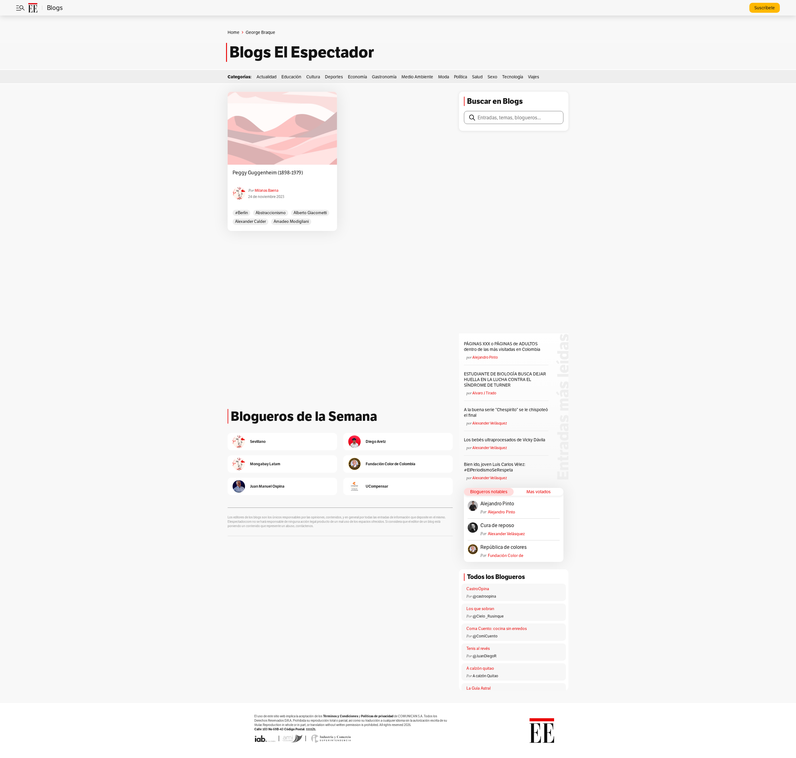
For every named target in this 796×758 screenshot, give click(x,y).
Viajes (533, 77)
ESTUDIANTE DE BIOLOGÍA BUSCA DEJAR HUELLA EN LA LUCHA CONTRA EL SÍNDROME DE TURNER (505, 379)
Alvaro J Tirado (484, 393)
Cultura (313, 77)
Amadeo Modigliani (291, 221)
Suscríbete (764, 8)
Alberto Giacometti (310, 212)
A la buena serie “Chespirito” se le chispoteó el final (506, 412)
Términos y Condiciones (340, 716)
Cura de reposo (497, 525)
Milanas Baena (266, 190)
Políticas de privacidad (377, 716)
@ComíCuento (485, 636)
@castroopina (484, 596)
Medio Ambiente (417, 77)
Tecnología (512, 77)
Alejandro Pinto (485, 357)
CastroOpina (477, 588)
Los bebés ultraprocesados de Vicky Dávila (505, 440)
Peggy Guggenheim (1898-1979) (268, 173)
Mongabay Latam (265, 464)
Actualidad (266, 77)
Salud (477, 77)
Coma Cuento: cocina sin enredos (496, 628)
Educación (291, 77)
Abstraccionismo (271, 212)
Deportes (334, 77)
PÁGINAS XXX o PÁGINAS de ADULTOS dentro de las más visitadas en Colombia (502, 346)
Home (233, 32)
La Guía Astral (478, 688)
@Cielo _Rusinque (488, 616)
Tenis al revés (478, 648)
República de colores (503, 547)
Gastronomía (384, 77)
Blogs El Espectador (301, 52)
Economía (357, 77)
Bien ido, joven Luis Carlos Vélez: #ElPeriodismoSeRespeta (494, 467)
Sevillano (258, 441)
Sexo (492, 77)
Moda (443, 77)
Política (460, 77)
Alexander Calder (250, 221)
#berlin (241, 212)
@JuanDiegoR (485, 656)
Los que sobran (480, 608)
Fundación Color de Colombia (505, 555)
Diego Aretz (376, 441)
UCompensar (377, 486)
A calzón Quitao (485, 675)
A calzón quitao (480, 668)
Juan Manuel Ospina (267, 486)
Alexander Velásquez (489, 423)
